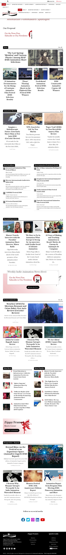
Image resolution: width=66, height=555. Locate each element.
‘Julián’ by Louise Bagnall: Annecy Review (12, 342)
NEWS (8, 4)
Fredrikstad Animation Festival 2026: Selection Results (40, 85)
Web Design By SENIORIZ (50, 553)
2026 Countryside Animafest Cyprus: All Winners (56, 85)
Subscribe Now (33, 287)
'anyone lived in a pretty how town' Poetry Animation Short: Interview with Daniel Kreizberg (33, 241)
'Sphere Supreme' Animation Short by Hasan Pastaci (20, 385)
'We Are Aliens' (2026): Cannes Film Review (53, 342)
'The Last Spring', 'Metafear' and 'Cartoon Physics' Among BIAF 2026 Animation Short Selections (15, 57)
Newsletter (51, 1)
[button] (7, 1)
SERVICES (58, 4)
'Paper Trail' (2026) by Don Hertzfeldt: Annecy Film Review (53, 130)
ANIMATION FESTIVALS (40, 4)
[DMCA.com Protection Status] (53, 548)
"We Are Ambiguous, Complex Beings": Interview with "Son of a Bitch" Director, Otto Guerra (12, 242)
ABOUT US (5, 7)
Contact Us (33, 542)
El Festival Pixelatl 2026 (14, 201)
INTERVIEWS (51, 4)
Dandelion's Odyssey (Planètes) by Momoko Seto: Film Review (52, 393)
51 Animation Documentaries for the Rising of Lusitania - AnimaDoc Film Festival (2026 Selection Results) (10, 90)
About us (33, 538)
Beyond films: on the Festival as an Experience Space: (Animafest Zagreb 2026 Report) (15, 451)
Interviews (53, 544)
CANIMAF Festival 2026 (14, 192)
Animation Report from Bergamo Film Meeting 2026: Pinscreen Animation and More (53, 488)
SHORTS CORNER (29, 4)
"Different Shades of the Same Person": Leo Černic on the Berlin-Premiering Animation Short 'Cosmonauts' (22, 395)
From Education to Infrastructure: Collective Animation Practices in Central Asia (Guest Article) (21, 375)
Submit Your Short (53, 542)
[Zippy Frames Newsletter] (17, 34)
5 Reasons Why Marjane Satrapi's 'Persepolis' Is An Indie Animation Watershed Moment (33, 344)
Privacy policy (33, 540)
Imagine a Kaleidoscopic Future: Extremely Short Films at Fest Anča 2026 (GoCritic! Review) (12, 132)
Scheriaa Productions (38, 553)
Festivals (60, 51)
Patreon (59, 1)
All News (53, 538)
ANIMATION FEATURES (17, 4)
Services (33, 544)
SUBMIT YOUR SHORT (12, 430)
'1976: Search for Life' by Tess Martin (33, 129)
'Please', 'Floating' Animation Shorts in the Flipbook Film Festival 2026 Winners (25, 88)
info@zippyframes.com (8, 544)
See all (60, 47)
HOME (3, 4)
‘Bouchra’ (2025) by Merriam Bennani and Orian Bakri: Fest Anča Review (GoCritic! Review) (15, 308)
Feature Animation (16, 471)
